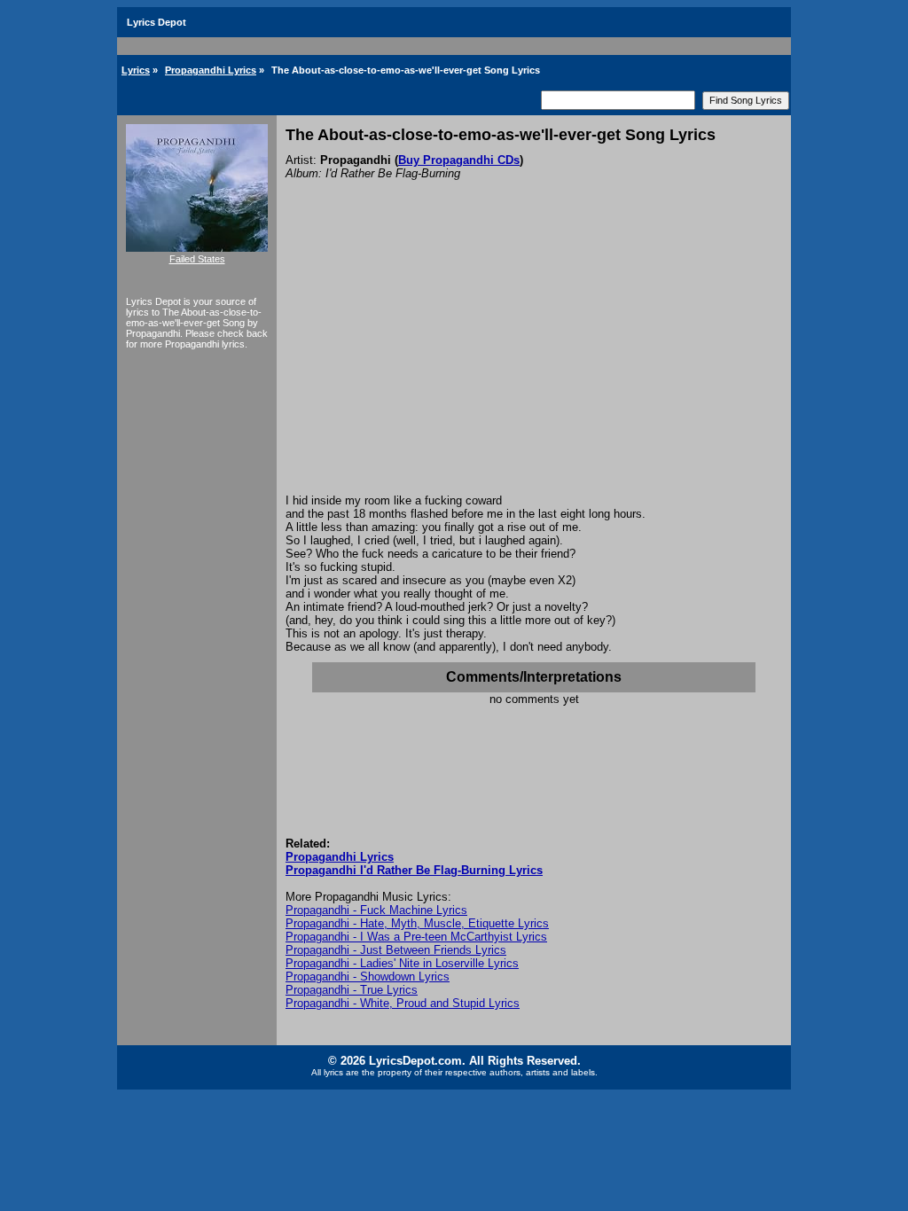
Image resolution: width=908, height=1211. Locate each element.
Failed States (197, 259)
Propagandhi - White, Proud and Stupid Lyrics (403, 1003)
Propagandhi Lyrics (210, 70)
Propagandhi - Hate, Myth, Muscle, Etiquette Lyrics (417, 923)
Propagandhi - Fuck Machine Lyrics (376, 910)
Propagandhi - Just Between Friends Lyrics (396, 950)
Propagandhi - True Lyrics (352, 989)
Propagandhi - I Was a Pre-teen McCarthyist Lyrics (416, 936)
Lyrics (135, 70)
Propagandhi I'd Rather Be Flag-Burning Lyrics (414, 870)
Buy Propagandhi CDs (459, 160)
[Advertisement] (534, 361)
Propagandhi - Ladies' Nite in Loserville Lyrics (402, 963)
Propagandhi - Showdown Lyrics (368, 976)
